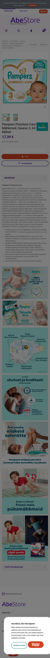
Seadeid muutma (19, 645)
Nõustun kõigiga (36, 644)
